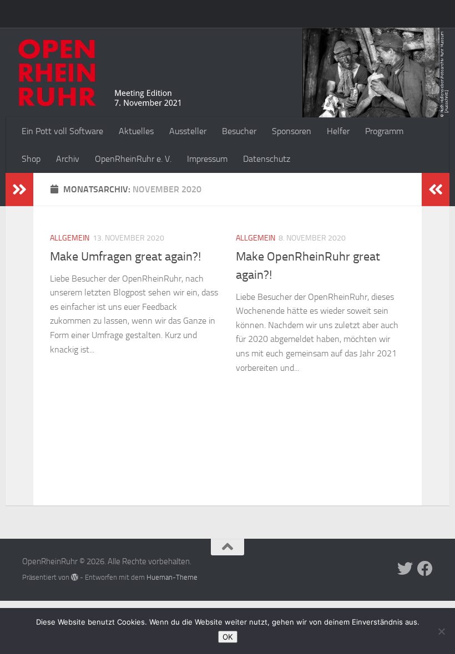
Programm (384, 131)
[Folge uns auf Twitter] (405, 568)
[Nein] (441, 631)
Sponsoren (291, 131)
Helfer (338, 131)
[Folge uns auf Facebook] (425, 568)
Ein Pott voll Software (62, 131)
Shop (31, 159)
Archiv (67, 159)
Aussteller (187, 131)
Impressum (207, 159)
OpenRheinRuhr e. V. (133, 159)
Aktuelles (136, 131)
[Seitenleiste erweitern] (19, 189)
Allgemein (69, 238)
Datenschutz (266, 159)
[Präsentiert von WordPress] (74, 577)
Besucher (239, 131)
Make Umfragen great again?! (125, 256)
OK (228, 636)
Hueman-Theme (172, 577)
